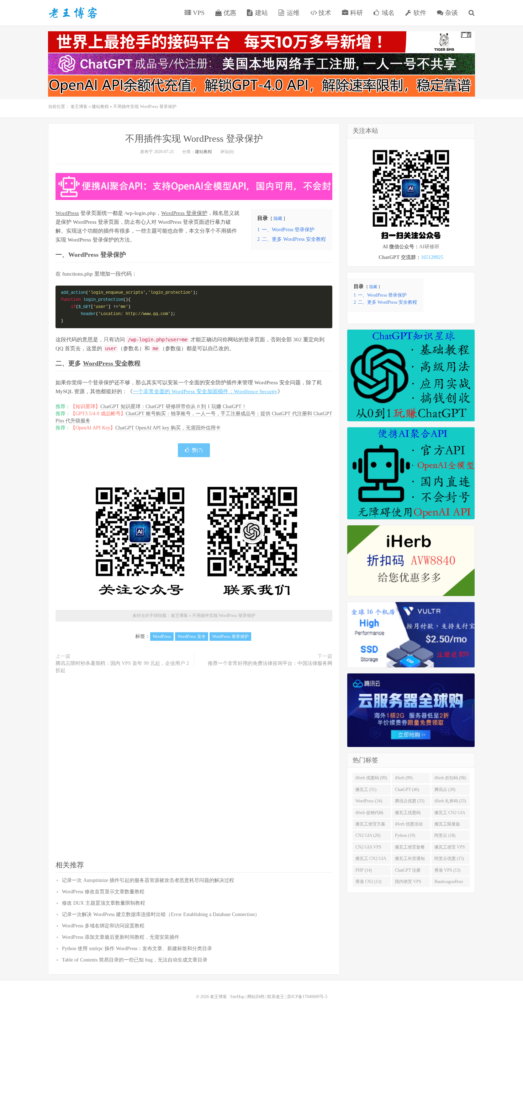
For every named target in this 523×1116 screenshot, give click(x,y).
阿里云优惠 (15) (449, 858)
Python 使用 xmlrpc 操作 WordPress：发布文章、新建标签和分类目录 (137, 948)
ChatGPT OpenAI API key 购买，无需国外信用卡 (168, 427)
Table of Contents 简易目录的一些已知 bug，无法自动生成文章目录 (134, 960)
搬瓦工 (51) (365, 789)
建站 (260, 12)
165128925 (432, 257)
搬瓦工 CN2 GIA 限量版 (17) (370, 860)
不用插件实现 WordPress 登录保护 (194, 139)
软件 (419, 12)
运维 (292, 12)
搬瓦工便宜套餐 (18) (410, 848)
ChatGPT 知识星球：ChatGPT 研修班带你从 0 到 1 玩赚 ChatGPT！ (173, 406)
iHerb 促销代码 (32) (369, 814)
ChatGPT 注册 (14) (408, 872)
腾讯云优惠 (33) (409, 800)
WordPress (67, 213)
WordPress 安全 (105, 363)
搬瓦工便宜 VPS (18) (449, 848)
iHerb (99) (404, 777)
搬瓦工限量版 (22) (447, 825)
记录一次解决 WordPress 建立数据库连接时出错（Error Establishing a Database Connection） (161, 914)
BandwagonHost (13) (448, 883)
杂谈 (450, 12)
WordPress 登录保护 (184, 213)
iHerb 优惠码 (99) (371, 777)
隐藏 (278, 218)
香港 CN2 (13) (368, 881)
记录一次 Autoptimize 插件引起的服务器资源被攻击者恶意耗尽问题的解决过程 (148, 880)
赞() (197, 450)
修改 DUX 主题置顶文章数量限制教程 (103, 903)
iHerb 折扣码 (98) (450, 777)
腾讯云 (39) (444, 789)
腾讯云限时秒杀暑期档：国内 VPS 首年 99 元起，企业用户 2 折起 (122, 667)
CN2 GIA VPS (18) (368, 848)
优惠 (229, 12)
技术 (324, 12)
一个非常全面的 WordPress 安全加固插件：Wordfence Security (205, 391)
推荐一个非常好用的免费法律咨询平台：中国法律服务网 (270, 663)
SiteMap (237, 996)
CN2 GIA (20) (367, 835)
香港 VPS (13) (447, 870)
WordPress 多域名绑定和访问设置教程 (103, 925)
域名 (387, 12)
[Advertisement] (194, 767)
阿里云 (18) (444, 835)
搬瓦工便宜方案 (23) (370, 825)
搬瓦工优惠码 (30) (408, 814)
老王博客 (73, 12)
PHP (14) (363, 870)
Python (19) (405, 835)
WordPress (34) (368, 800)
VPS (198, 12)
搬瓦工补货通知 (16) (410, 860)
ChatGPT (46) (407, 789)
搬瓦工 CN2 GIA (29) (449, 814)
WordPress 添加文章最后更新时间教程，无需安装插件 (120, 937)
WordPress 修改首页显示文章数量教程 (103, 891)
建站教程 (100, 106)
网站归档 (255, 996)
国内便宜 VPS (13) (408, 883)
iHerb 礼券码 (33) (450, 800)
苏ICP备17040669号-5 (307, 996)
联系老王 (275, 996)
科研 (355, 12)
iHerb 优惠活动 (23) (409, 825)
